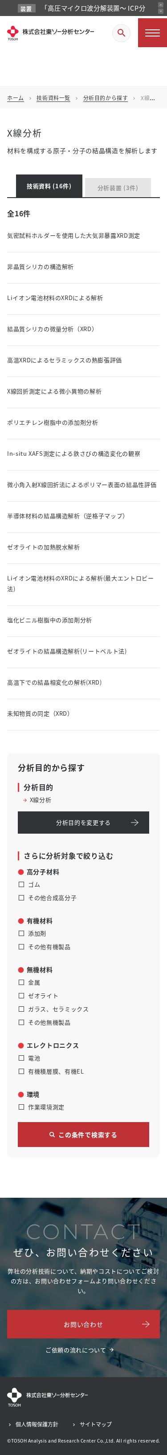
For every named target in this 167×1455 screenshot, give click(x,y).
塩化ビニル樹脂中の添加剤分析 (49, 620)
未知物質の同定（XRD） (40, 713)
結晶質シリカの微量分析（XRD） (52, 328)
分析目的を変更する (83, 822)
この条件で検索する (87, 1134)
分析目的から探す (105, 97)
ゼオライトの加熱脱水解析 (43, 547)
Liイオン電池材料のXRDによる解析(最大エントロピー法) (80, 583)
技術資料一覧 (53, 97)
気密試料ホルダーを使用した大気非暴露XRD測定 (73, 235)
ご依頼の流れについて (75, 1350)
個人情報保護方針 (37, 1424)
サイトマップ (96, 1424)
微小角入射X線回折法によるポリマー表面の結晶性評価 (81, 484)
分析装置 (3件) (118, 187)
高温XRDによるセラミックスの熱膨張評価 (64, 360)
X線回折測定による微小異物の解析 (54, 391)
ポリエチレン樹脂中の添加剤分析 (52, 422)
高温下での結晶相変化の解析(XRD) (54, 682)
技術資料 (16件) (49, 186)
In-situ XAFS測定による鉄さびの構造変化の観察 (73, 453)
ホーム (15, 97)
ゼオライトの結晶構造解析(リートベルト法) (67, 651)
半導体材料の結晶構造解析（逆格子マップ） (68, 515)
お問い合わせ (83, 1324)
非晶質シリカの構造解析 (40, 266)
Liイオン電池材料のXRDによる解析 (55, 297)
